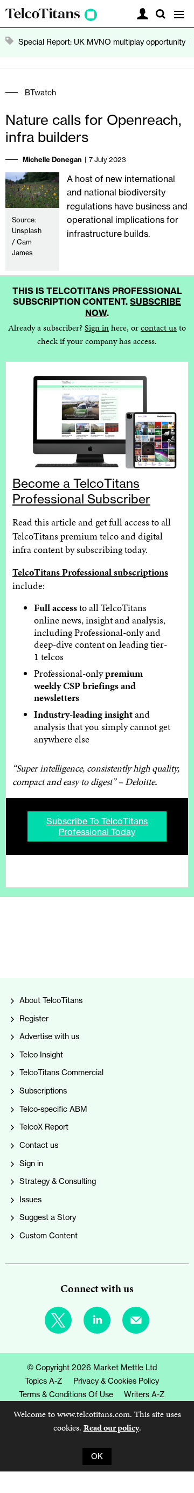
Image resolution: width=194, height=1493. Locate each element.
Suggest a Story (47, 1217)
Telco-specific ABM (53, 1109)
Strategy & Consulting (57, 1181)
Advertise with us (49, 1036)
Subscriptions (43, 1091)
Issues (30, 1199)
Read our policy (111, 1427)
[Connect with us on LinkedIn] (97, 1320)
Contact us (38, 1145)
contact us (159, 327)
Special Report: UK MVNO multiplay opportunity (101, 42)
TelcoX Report (43, 1127)
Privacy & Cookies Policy (116, 1381)
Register (33, 1019)
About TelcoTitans (50, 1000)
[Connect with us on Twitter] (58, 1320)
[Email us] (136, 1320)
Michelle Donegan (52, 159)
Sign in (97, 327)
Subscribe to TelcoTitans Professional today (97, 826)
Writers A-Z (144, 1394)
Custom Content (48, 1235)
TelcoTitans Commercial (61, 1072)
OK (97, 1456)
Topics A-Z (44, 1381)
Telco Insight (41, 1055)
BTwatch (40, 92)
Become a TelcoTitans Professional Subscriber (81, 491)
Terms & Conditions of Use (66, 1394)
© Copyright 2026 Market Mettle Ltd (92, 1367)
